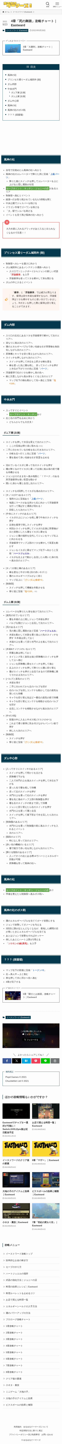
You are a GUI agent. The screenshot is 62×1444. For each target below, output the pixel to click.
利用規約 (17, 1427)
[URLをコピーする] (55, 1061)
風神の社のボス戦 (16, 110)
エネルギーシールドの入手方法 (21, 1306)
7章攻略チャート (14, 1365)
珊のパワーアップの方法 (18, 1313)
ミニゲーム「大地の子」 (18, 1391)
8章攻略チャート (14, 1372)
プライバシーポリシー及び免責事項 (24, 1434)
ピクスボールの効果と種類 (19, 1405)
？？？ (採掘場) (15, 114)
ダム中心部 (13, 101)
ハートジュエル (48, 630)
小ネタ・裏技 (12, 1385)
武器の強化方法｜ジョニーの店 (21, 1280)
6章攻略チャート (14, 1359)
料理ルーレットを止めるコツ (20, 1293)
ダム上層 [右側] (18, 96)
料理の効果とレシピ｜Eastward (22, 1286)
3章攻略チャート (14, 1339)
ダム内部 (12, 84)
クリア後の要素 (13, 1378)
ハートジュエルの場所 (17, 1273)
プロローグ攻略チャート (18, 1319)
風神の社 (12, 75)
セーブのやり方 (13, 1267)
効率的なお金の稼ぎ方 (17, 1260)
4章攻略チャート (14, 1345)
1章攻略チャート (14, 1326)
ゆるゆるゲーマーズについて (35, 1427)
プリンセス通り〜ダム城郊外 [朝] (24, 79)
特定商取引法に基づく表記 (31, 1431)
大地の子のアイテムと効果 (19, 1398)
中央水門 (12, 89)
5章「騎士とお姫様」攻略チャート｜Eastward (39, 995)
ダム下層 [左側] (18, 93)
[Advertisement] (31, 137)
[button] (7, 1061)
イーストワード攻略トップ (19, 1253)
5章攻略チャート (14, 1352)
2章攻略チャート (14, 1332)
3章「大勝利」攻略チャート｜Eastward (38, 48)
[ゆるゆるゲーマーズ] (18, 4)
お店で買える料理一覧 (17, 1299)
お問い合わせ (47, 1434)
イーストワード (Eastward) (17, 30)
